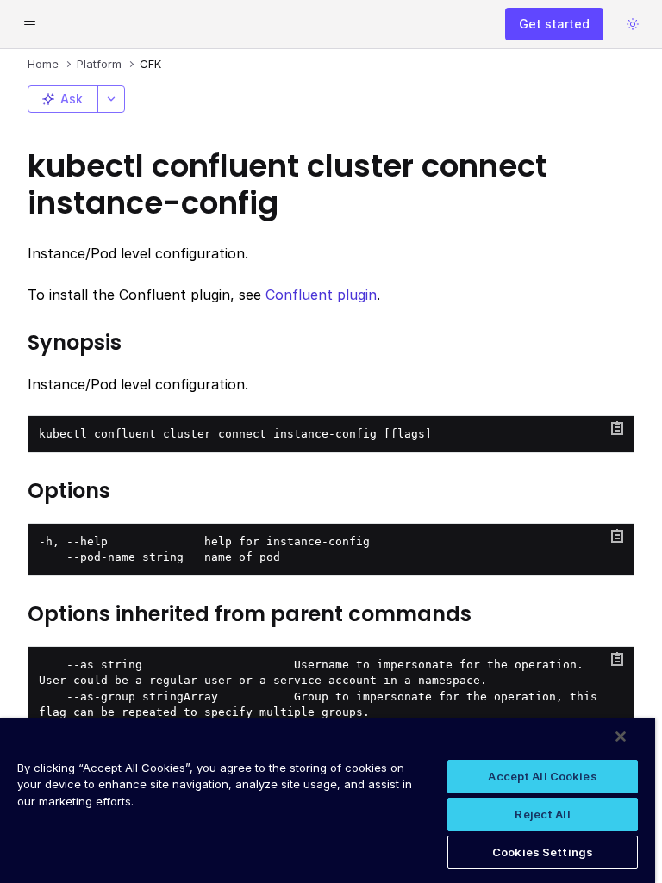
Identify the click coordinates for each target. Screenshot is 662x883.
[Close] (620, 736)
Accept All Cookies (542, 776)
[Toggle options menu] (111, 99)
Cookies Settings (542, 852)
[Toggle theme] (632, 24)
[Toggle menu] (29, 24)
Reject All (542, 814)
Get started (554, 23)
